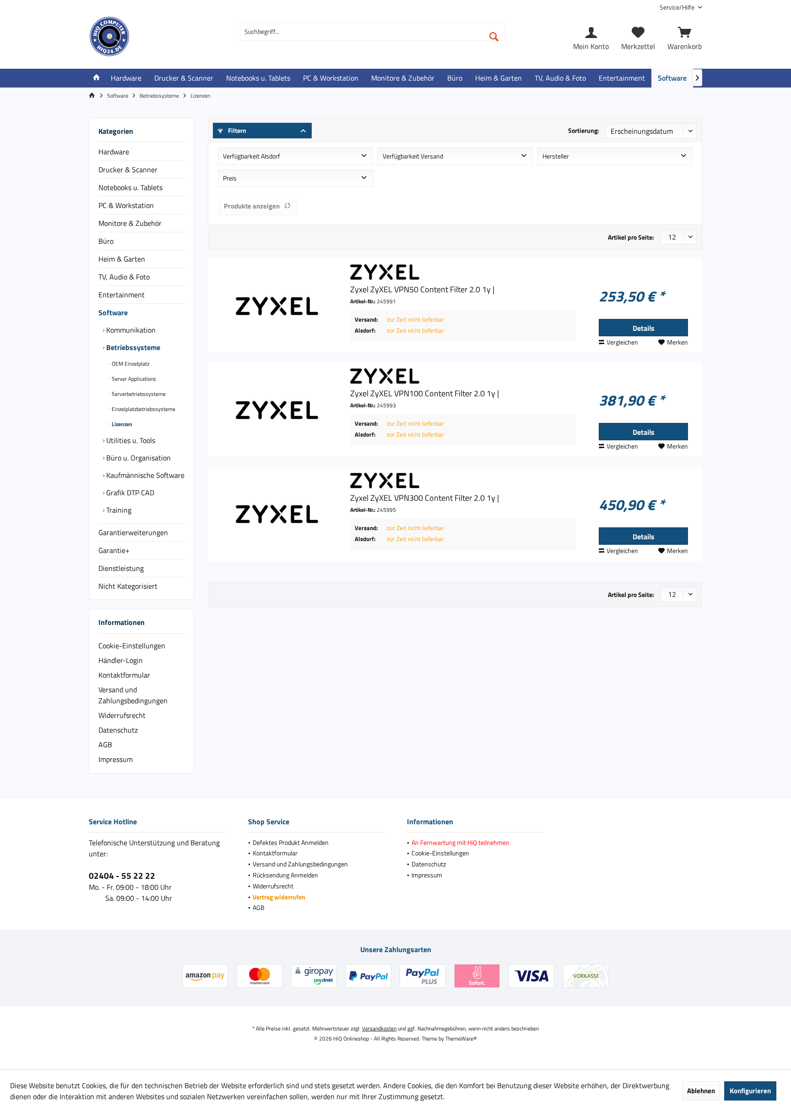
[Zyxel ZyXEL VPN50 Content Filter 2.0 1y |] (277, 306)
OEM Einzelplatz (129, 363)
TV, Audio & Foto (124, 276)
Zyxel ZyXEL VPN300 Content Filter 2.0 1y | (424, 498)
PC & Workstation (126, 205)
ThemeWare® (461, 1038)
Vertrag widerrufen (279, 897)
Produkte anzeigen (252, 206)
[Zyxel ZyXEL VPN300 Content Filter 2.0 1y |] (277, 514)
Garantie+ (114, 550)
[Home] (96, 78)
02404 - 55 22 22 (122, 875)
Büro (106, 241)
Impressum (115, 759)
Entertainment (121, 294)
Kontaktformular (124, 674)
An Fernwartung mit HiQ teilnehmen (460, 842)
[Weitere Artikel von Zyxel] (463, 272)
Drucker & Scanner (127, 169)
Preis (230, 178)
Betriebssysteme (132, 347)
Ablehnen (701, 1090)
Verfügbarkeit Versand (413, 156)
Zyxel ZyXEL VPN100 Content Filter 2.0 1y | (424, 394)
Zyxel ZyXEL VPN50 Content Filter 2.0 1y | (422, 290)
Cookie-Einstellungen (131, 645)
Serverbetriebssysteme (138, 393)
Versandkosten (379, 1028)
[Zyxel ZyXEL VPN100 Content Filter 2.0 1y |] (277, 410)
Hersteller (555, 156)
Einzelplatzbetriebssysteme (142, 409)
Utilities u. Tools (129, 440)
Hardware (113, 151)
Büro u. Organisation (137, 457)
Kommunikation (130, 329)
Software (113, 312)
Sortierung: (583, 130)
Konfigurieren (750, 1090)
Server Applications (133, 378)
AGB (105, 744)
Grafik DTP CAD (129, 492)
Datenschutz (118, 729)
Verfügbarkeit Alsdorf (251, 156)
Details (644, 328)
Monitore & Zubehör (130, 223)
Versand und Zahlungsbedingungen (133, 695)
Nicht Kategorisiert (127, 586)
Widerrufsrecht (122, 715)
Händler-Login (120, 660)
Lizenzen (121, 424)
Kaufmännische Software (144, 475)
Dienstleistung (121, 568)
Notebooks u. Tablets (130, 187)
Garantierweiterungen (133, 532)
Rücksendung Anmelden (285, 875)
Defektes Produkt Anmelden (291, 842)
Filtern (236, 130)
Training (117, 509)
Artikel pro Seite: (631, 237)
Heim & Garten (121, 258)
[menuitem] (677, 7)
